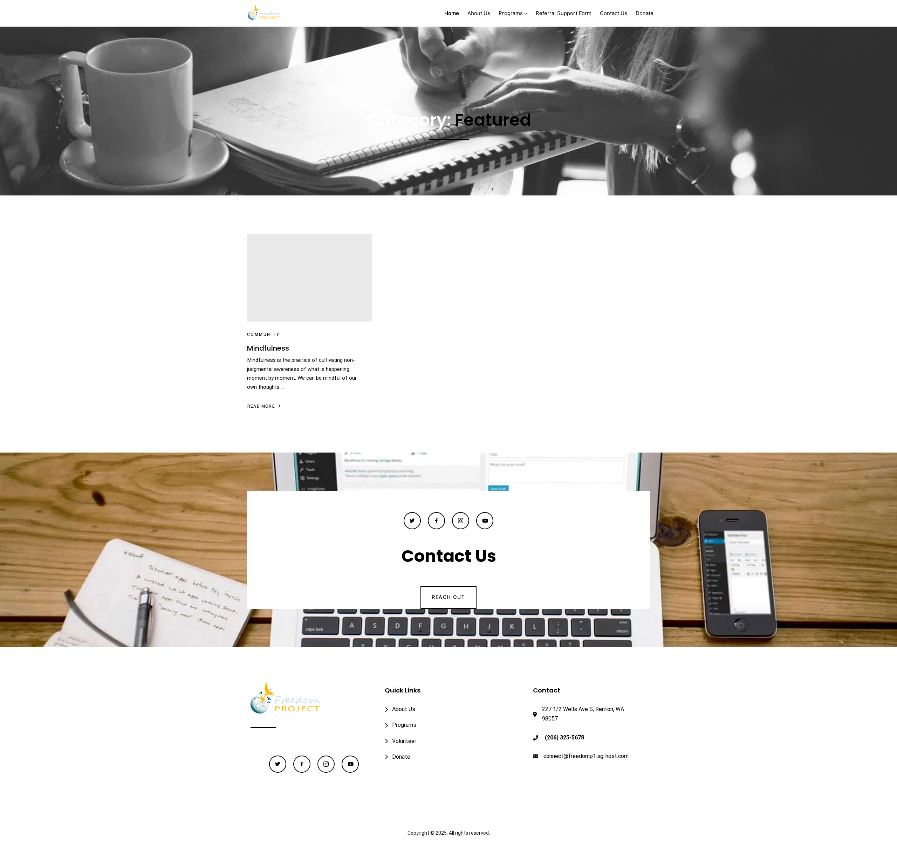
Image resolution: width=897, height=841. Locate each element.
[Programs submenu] (525, 13)
